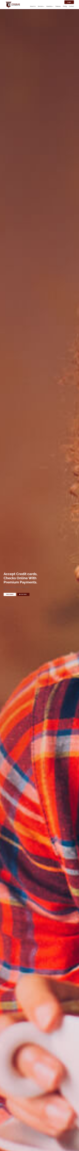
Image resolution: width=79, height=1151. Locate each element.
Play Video (24, 594)
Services (40, 6)
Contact (71, 6)
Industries (49, 6)
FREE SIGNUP (10, 594)
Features (58, 6)
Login (69, 2)
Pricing (65, 6)
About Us (33, 6)
